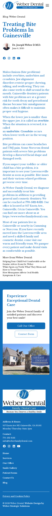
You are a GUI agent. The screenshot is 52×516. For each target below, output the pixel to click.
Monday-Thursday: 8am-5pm (17, 428)
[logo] (24, 401)
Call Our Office (26, 326)
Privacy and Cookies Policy (16, 496)
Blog (5, 483)
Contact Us (8, 478)
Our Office (8, 463)
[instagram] (9, 58)
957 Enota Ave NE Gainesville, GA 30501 (22, 425)
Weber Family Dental (19, 187)
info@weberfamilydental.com (17, 441)
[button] (46, 5)
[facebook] (4, 58)
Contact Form (26, 334)
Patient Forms (10, 473)
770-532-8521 (9, 438)
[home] (23, 5)
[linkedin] (13, 58)
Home (6, 453)
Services (7, 458)
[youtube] (18, 58)
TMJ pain (14, 147)
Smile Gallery (10, 468)
